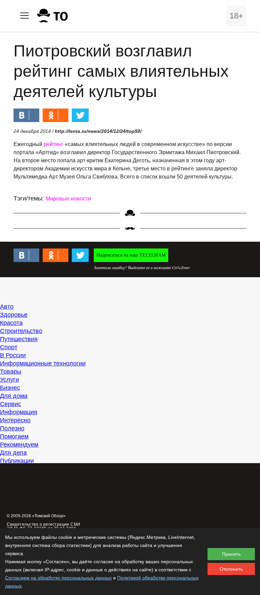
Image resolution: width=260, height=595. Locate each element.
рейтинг (53, 144)
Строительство (21, 331)
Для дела (13, 452)
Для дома (13, 395)
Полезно (12, 428)
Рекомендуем (19, 444)
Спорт (8, 347)
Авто (7, 306)
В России (13, 355)
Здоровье (13, 314)
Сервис (10, 404)
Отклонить (231, 569)
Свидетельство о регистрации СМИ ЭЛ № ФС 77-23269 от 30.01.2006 (44, 526)
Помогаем (14, 436)
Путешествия (19, 339)
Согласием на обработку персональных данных (58, 577)
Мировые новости (68, 198)
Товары (10, 371)
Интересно (15, 420)
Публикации (17, 460)
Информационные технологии (43, 363)
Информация (18, 412)
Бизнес (10, 387)
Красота (11, 322)
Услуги (9, 379)
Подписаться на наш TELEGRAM (131, 255)
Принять (231, 554)
